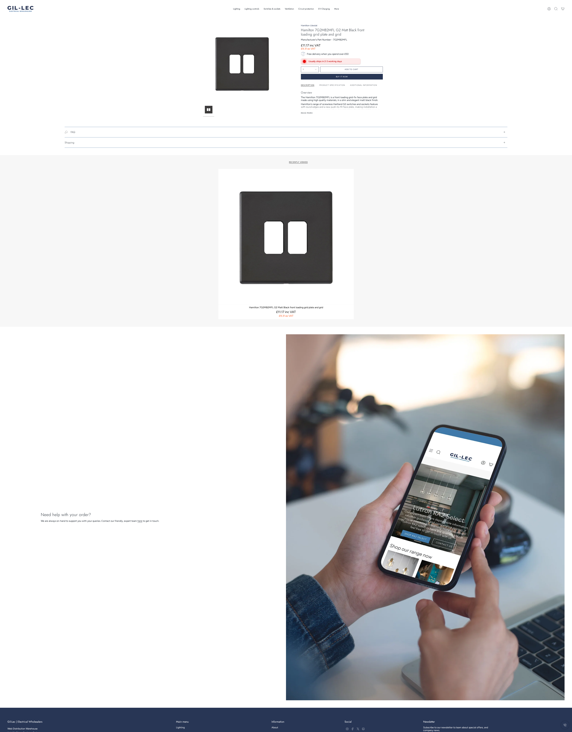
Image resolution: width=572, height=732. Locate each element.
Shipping (69, 142)
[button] (236, 8)
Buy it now (342, 77)
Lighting (180, 727)
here (139, 521)
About (275, 727)
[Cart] (562, 8)
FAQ (73, 132)
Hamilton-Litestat (309, 25)
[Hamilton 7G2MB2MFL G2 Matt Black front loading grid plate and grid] (286, 236)
